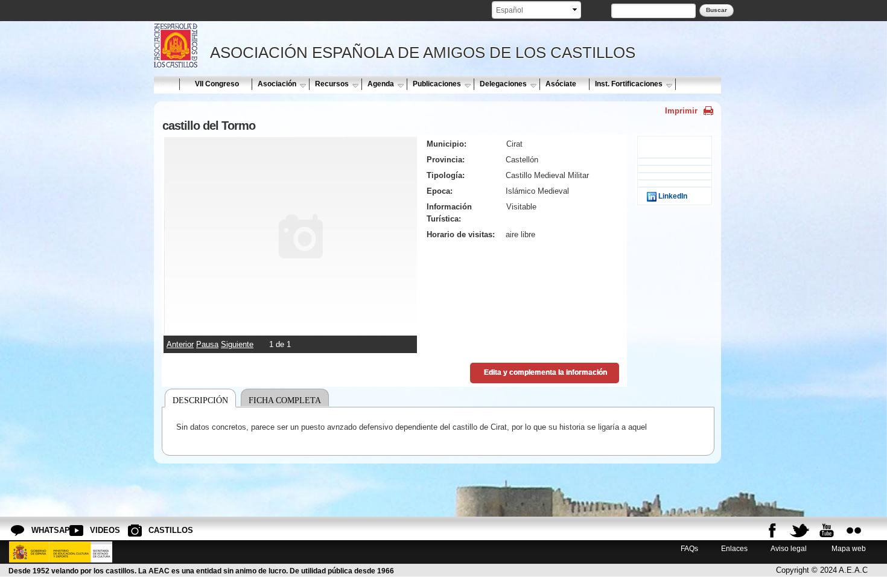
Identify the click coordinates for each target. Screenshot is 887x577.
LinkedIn (672, 196)
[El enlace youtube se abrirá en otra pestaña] (826, 530)
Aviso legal (789, 548)
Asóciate (560, 84)
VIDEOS (99, 530)
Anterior (180, 344)
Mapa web (848, 548)
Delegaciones (503, 84)
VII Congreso (217, 84)
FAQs (689, 548)
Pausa (207, 344)
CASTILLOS (158, 530)
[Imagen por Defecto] (290, 329)
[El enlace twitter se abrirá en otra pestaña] (799, 530)
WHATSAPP (41, 530)
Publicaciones (437, 84)
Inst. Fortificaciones (629, 84)
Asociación (277, 84)
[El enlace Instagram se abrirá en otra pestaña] (853, 530)
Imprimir (681, 110)
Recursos (332, 84)
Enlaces (734, 548)
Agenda (380, 84)
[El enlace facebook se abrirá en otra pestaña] (772, 530)
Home (166, 84)
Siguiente (237, 344)
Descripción (200, 400)
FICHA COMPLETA (285, 400)
